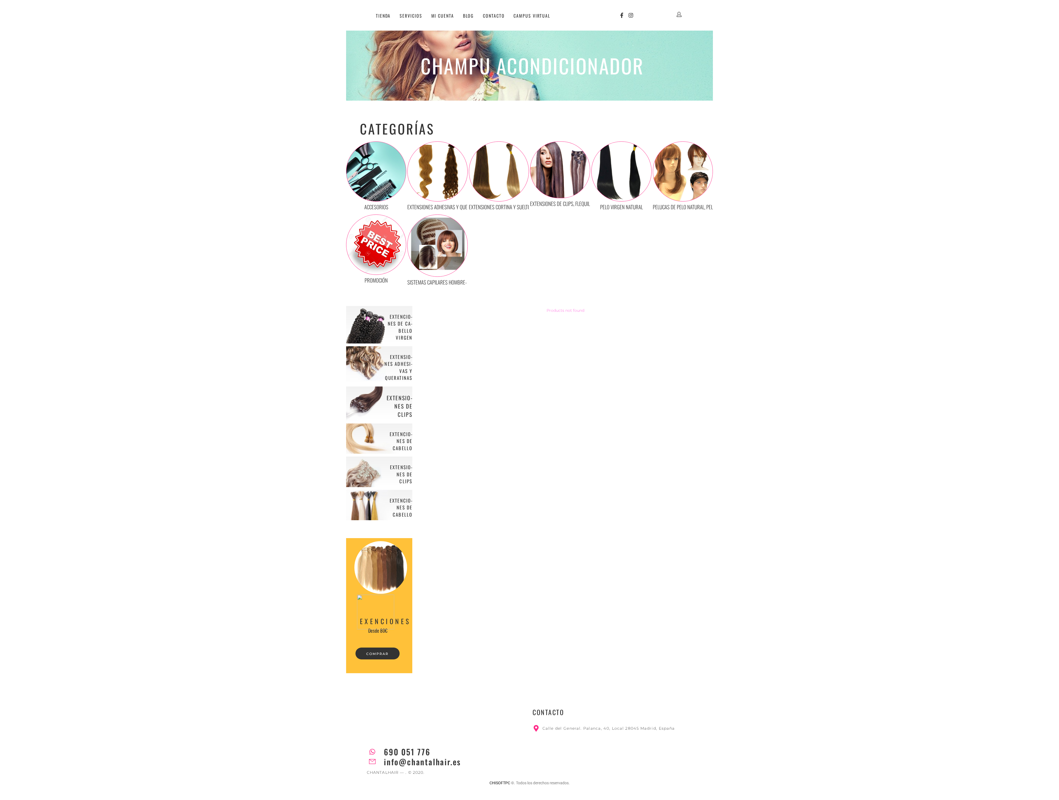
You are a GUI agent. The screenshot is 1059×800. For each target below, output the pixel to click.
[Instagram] (631, 15)
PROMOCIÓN (376, 280)
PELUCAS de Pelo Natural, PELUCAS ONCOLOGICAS (702, 207)
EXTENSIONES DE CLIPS (400, 406)
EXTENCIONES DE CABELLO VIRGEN (400, 327)
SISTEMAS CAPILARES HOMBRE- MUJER (443, 282)
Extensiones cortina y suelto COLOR (506, 207)
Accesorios (376, 207)
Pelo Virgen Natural (621, 207)
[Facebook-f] (621, 15)
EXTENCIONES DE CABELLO (401, 441)
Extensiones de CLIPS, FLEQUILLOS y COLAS (572, 203)
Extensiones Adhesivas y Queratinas (445, 207)
